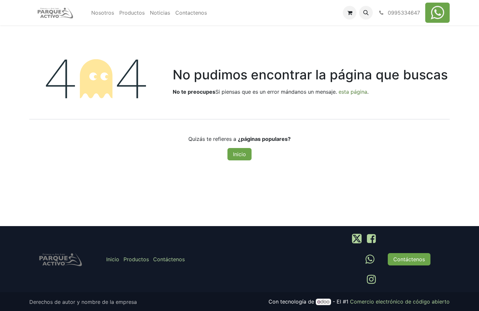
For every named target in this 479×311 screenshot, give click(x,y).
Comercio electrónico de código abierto (400, 301)
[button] (366, 13)
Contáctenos (169, 259)
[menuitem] (103, 12)
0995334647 (403, 12)
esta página (353, 91)
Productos (136, 259)
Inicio (239, 154)
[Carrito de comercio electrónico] (349, 13)
